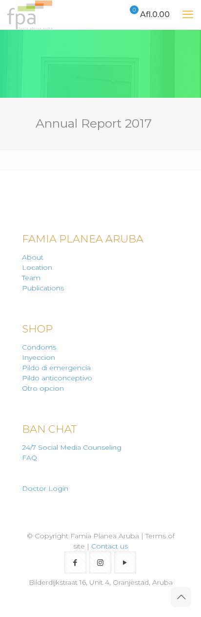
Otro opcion (43, 388)
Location (37, 267)
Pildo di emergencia (56, 367)
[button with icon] (75, 562)
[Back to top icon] (181, 597)
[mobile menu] (188, 14)
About (32, 257)
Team (31, 277)
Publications (43, 288)
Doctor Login (45, 488)
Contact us (109, 546)
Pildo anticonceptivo (57, 378)
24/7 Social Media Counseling (71, 447)
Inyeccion (38, 357)
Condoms (39, 347)
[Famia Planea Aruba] (29, 14)
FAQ (29, 457)
